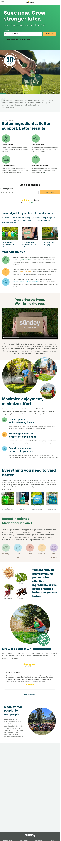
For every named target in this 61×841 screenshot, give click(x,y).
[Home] (30, 2)
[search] (52, 2)
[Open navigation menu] (2, 2)
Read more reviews (29, 694)
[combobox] (23, 34)
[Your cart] (57, 2)
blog (44, 172)
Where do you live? (7, 189)
